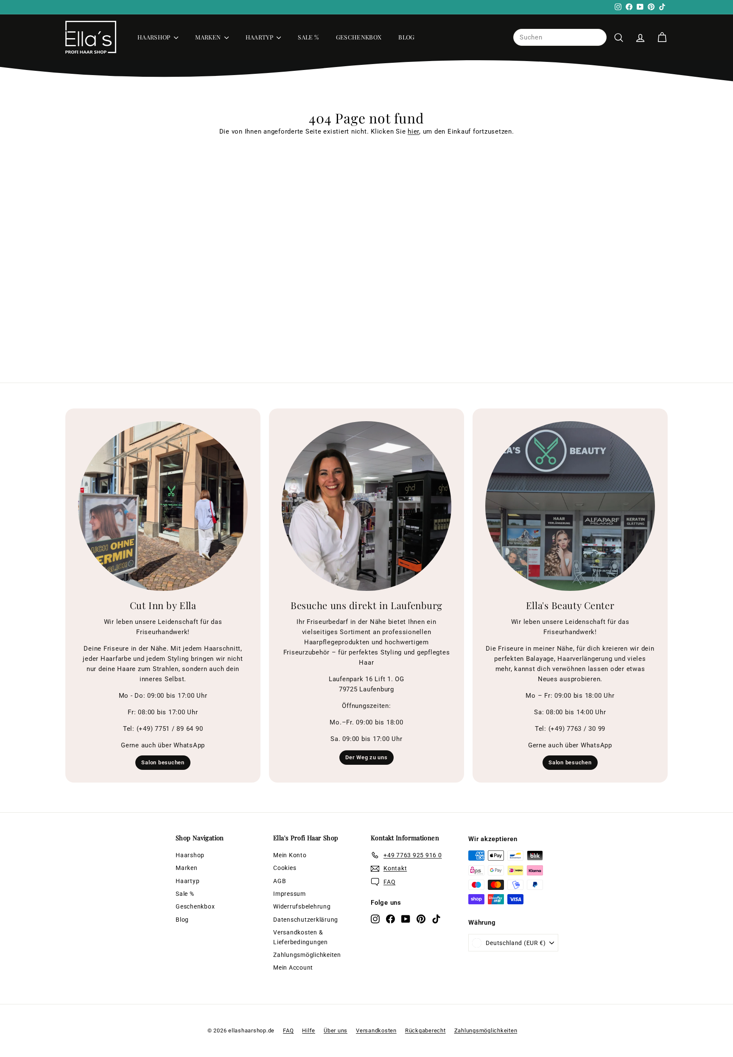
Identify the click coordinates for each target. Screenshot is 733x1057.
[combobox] (560, 37)
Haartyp (260, 37)
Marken (208, 37)
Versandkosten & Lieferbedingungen (300, 937)
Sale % (308, 37)
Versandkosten (376, 1030)
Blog (406, 37)
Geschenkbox (359, 37)
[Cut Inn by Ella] (163, 506)
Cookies (284, 867)
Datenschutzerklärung (305, 919)
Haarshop (154, 37)
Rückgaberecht (425, 1030)
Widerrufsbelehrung (302, 906)
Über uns (335, 1030)
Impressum (289, 893)
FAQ (288, 1030)
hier (413, 131)
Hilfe (308, 1030)
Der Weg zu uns (366, 757)
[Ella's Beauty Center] (570, 506)
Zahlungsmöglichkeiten (307, 954)
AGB (279, 881)
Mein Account (293, 967)
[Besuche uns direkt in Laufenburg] (366, 506)
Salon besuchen (163, 762)
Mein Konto (290, 855)
